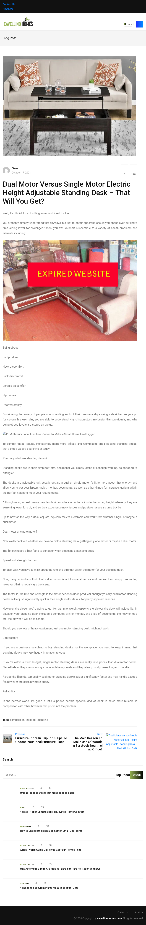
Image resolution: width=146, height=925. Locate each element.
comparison (17, 720)
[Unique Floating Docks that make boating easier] (10, 793)
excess (31, 720)
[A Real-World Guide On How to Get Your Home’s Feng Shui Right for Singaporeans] (10, 850)
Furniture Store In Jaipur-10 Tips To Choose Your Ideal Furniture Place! (41, 740)
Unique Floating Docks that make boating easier (47, 792)
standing (42, 720)
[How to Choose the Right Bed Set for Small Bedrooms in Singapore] (10, 831)
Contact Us (9, 4)
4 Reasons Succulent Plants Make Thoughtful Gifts (49, 887)
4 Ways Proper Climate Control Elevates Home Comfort (52, 811)
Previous (20, 734)
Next (100, 734)
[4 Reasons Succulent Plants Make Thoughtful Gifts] (10, 888)
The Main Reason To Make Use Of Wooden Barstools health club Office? (88, 743)
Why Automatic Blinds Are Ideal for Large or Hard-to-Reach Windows (60, 868)
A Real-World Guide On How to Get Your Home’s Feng (51, 849)
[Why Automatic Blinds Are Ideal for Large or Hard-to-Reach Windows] (10, 869)
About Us (8, 8)
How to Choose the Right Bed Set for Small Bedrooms (51, 830)
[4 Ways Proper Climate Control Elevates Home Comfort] (10, 812)
